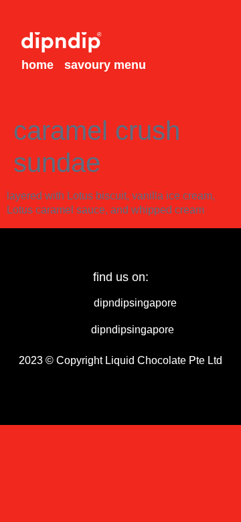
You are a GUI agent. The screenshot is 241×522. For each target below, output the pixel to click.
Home (37, 65)
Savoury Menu (105, 65)
